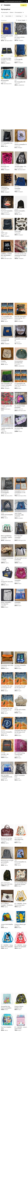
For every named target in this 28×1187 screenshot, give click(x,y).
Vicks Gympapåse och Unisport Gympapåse (6, 384)
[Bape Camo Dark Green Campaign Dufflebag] (7, 875)
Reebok (16, 209)
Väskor (12, 12)
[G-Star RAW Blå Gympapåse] (21, 50)
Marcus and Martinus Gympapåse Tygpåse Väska (6, 536)
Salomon (16, 142)
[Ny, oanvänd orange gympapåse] (21, 398)
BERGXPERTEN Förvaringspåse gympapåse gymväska (6, 491)
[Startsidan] (7, 5)
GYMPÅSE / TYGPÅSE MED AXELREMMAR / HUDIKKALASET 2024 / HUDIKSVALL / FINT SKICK (6, 254)
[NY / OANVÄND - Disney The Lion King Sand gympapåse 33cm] (21, 896)
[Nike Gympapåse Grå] (21, 73)
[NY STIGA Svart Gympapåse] (21, 528)
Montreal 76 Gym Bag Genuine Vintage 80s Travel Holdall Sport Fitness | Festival (6, 839)
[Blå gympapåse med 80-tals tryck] (7, 28)
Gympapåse (18, 188)
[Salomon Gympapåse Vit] (21, 135)
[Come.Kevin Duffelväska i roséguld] (7, 550)
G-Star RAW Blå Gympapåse (18, 59)
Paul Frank (3, 209)
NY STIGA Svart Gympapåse (18, 536)
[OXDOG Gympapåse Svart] (21, 768)
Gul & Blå (3, 752)
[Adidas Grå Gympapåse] (7, 506)
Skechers (3, 730)
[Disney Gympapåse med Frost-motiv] (21, 853)
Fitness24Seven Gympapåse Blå (5, 339)
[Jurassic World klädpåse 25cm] (7, 917)
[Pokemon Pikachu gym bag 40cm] (21, 917)
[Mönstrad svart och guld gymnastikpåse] (7, 853)
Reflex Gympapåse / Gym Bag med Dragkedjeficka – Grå (6, 603)
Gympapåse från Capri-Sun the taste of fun (7, 686)
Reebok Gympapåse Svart (20, 211)
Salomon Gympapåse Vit (21, 144)
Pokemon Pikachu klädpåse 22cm (19, 1007)
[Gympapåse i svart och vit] (21, 331)
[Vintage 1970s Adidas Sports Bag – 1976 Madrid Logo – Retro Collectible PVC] (21, 701)
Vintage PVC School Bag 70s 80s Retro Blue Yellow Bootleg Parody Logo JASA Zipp (7, 581)
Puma (2, 580)
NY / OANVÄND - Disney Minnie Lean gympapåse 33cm (21, 945)
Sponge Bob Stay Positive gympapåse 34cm (6, 1007)
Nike (16, 80)
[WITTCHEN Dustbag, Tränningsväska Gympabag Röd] (21, 745)
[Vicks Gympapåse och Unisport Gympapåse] (7, 376)
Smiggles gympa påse (6, 405)
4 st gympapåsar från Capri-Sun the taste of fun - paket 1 (20, 384)
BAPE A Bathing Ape (5, 882)
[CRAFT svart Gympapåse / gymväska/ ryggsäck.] (7, 224)
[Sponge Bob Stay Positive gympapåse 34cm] (7, 999)
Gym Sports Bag (19, 428)
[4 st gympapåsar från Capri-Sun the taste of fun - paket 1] (21, 376)
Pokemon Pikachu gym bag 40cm (20, 925)
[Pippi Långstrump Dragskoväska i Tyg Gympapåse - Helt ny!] (21, 830)
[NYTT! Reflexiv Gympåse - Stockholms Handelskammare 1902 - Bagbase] (7, 896)
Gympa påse (18, 231)
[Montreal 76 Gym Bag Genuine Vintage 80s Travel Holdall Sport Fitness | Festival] (7, 830)
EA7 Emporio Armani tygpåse (19, 37)
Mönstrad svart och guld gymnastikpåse (7, 861)
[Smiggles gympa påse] (7, 398)
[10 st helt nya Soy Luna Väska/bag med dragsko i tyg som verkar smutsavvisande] (21, 246)
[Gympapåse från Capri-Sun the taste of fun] (7, 678)
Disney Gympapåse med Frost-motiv (21, 862)
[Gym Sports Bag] (21, 420)
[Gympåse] (7, 353)
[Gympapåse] (21, 180)
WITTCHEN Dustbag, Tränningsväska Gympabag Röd (20, 753)
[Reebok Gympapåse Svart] (21, 202)
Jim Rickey (17, 164)
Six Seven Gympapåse (20, 665)
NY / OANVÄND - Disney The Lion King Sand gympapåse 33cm (20, 904)
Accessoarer (4, 12)
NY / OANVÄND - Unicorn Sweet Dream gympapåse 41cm (21, 1027)
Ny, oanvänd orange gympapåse (20, 406)
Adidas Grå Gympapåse (7, 514)
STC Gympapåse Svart (6, 143)
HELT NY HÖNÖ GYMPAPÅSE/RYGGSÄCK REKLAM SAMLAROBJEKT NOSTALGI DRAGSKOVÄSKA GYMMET (7, 776)
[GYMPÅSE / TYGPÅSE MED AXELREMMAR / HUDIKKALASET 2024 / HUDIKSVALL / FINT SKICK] (7, 246)
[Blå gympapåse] (7, 73)
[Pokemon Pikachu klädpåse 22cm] (21, 999)
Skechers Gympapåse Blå (6, 732)
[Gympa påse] (21, 224)
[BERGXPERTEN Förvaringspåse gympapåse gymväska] (7, 483)
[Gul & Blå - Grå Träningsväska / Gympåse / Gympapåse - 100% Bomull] (7, 745)
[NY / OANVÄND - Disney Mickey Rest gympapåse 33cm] (7, 937)
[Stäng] (26, 1)
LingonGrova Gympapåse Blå (5, 188)
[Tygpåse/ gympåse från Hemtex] (7, 420)
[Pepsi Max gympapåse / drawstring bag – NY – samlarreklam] (21, 309)
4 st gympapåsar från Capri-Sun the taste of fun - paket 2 (6, 317)
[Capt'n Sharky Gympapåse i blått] (21, 506)
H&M (16, 860)
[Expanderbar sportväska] (7, 657)
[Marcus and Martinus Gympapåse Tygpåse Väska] (7, 528)
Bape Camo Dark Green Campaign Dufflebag (7, 884)
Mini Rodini (3, 164)
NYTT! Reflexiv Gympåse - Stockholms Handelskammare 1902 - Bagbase (7, 904)
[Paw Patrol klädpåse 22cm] (7, 1019)
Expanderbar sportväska (7, 665)
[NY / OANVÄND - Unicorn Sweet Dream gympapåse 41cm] (21, 1019)
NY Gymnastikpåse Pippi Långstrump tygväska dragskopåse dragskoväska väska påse (21, 883)
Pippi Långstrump (18, 837)
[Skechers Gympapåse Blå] (7, 723)
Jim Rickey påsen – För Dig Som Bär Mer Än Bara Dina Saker (20, 166)
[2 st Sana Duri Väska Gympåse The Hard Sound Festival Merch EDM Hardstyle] (7, 50)
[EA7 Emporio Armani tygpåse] (21, 28)
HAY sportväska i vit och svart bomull (21, 558)
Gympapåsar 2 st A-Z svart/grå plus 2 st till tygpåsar (20, 491)
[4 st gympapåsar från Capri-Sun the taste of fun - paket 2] (7, 309)
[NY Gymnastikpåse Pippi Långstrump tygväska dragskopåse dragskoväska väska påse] (21, 875)
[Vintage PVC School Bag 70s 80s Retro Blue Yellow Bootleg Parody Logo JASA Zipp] (7, 573)
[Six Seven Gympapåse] (21, 657)
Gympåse (3, 361)
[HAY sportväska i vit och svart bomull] (21, 550)
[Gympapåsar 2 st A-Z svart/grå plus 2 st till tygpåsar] (21, 483)
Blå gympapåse (5, 80)
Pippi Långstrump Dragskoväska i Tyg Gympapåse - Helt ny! (20, 839)
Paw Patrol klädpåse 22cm (6, 1027)
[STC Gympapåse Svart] (7, 135)
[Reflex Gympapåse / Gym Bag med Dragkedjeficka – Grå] (7, 595)
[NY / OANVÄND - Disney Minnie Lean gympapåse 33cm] (21, 937)
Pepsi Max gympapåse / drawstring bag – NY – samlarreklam (21, 317)
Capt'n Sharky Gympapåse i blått (19, 514)
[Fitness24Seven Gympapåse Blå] (7, 331)
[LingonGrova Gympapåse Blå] (7, 180)
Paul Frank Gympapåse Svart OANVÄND (6, 211)
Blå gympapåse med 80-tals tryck (7, 36)
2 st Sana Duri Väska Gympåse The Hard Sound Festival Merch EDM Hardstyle (6, 59)
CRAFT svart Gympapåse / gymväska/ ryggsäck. (7, 233)
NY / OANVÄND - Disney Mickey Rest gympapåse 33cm (7, 945)
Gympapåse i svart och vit (20, 339)
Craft (2, 231)
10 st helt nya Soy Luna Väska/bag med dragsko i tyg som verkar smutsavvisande (21, 254)
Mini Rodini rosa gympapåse (5, 166)
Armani (16, 35)
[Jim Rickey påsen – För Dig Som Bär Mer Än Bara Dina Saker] (21, 157)
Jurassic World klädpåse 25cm (7, 925)
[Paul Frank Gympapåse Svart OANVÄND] (7, 202)
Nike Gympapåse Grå (20, 81)
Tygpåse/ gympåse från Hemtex (7, 429)
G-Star (16, 57)
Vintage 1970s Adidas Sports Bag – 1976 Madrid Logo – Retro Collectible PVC (20, 709)
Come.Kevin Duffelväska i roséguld (7, 558)
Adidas (2, 513)
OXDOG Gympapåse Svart (20, 776)
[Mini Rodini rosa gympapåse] (7, 157)
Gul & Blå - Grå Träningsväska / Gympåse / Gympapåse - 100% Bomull (7, 754)
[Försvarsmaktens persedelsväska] (21, 353)
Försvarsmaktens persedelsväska (19, 362)
